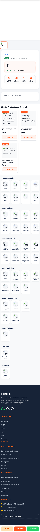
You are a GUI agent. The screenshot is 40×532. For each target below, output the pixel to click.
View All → (5, 441)
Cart (8, 529)
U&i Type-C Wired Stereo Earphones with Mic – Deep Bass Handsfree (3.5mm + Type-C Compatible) (9, 129)
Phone (3, 465)
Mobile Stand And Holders (10, 458)
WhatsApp (33, 529)
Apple (3, 432)
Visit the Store (10, 54)
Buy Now (20, 529)
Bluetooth (4, 469)
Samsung (4, 421)
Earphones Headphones (9, 451)
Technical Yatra (15, 516)
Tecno (3, 428)
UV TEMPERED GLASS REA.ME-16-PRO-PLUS (8, 161)
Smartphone (5, 462)
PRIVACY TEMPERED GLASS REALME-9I (26, 129)
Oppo (3, 425)
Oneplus (4, 439)
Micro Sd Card (6, 454)
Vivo (2, 435)
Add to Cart (10, 137)
